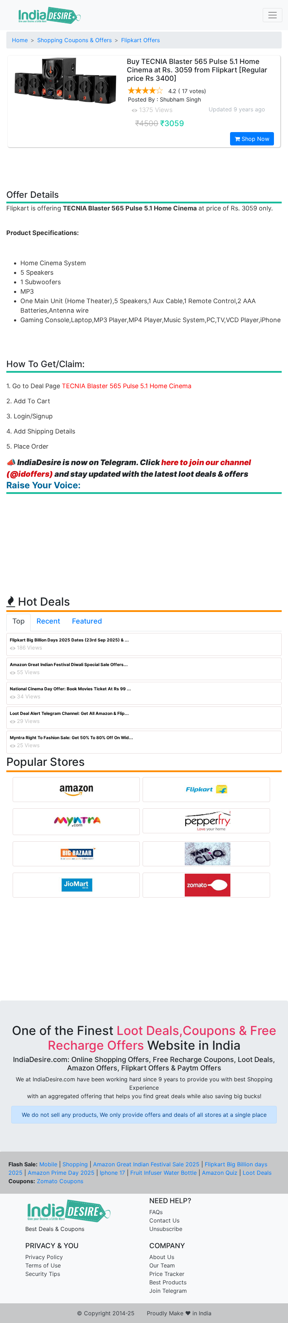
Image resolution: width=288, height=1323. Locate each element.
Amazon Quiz (219, 1172)
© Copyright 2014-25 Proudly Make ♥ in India (144, 1313)
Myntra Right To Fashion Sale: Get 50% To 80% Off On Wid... (71, 737)
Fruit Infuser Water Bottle (163, 1172)
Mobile (48, 1164)
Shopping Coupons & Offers (74, 40)
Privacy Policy (44, 1256)
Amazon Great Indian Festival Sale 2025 (146, 1164)
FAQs (156, 1212)
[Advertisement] (144, 168)
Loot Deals (257, 1172)
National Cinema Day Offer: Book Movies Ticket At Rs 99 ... (70, 688)
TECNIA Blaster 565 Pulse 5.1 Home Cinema (126, 386)
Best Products (167, 1282)
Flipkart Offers (140, 40)
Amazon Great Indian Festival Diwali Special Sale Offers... (69, 664)
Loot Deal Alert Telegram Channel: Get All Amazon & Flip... (69, 713)
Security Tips (42, 1273)
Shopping (75, 1164)
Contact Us (164, 1220)
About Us (161, 1256)
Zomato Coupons (60, 1181)
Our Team (162, 1265)
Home (20, 40)
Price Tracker (166, 1273)
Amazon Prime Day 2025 (61, 1172)
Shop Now (254, 138)
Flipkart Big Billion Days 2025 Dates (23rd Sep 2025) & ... (69, 640)
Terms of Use (43, 1265)
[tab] (18, 622)
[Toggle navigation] (272, 15)
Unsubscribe (165, 1228)
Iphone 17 (112, 1172)
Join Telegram (168, 1290)
